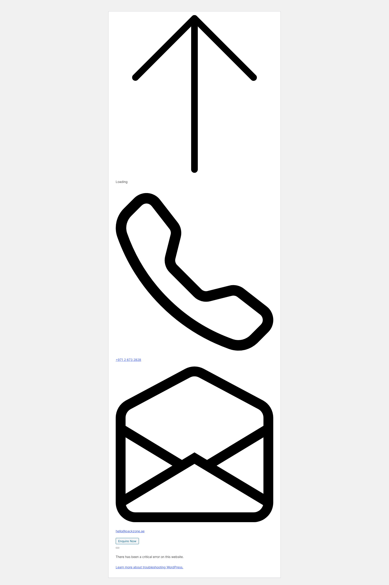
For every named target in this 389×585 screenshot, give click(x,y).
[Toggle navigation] (117, 548)
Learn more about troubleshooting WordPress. (149, 567)
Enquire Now (127, 541)
